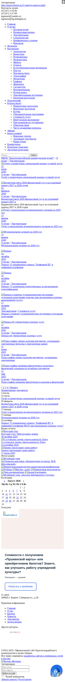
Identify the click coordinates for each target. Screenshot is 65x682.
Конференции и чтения (25, 40)
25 (6, 501)
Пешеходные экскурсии (25, 106)
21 (17, 497)
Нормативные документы (14, 390)
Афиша (11, 130)
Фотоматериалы (21, 89)
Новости (11, 616)
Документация (20, 35)
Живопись (18, 84)
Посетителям (14, 100)
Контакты (18, 43)
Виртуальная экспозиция (26, 119)
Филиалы (12, 46)
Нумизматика (20, 57)
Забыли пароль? (9, 679)
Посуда (17, 70)
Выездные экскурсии (24, 108)
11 (6, 494)
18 (6, 497)
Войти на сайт (8, 673)
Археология (19, 51)
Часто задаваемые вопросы (27, 128)
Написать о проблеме (20, 586)
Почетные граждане (17, 147)
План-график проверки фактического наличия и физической (32, 382)
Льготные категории (18, 149)
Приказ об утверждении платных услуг (21, 335)
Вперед (14, 387)
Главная (11, 24)
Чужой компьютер (14, 676)
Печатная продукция (24, 98)
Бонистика (18, 54)
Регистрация (24, 679)
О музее (11, 26)
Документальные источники (28, 95)
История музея (20, 29)
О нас (10, 611)
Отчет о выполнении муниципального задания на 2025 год (31, 226)
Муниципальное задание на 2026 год (20, 245)
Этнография (19, 76)
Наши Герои (19, 141)
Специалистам (20, 37)
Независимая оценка (24, 32)
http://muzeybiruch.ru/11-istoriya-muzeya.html (23, 5)
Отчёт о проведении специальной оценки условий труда (30, 177)
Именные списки (22, 136)
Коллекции (13, 48)
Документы (13, 619)
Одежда (17, 65)
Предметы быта (21, 73)
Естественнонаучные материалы (30, 67)
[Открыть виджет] (56, 671)
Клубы (16, 111)
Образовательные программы (28, 114)
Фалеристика (20, 59)
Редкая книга (20, 92)
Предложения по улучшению (28, 122)
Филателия (19, 78)
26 (10, 501)
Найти (33, 155)
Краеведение (14, 144)
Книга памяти (14, 133)
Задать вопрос (14, 622)
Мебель (17, 62)
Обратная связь (21, 125)
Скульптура (19, 87)
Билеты (11, 613)
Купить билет (14, 103)
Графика (17, 81)
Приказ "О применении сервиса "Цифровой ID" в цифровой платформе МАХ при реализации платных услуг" (32, 424)
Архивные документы (24, 138)
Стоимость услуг (22, 117)
